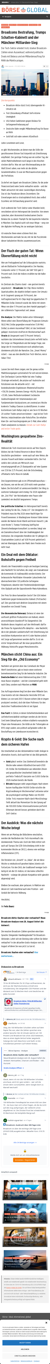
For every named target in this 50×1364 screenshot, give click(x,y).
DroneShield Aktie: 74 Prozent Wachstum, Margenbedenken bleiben (19, 1262)
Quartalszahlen (23, 25)
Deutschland (32, 1190)
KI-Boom (7, 1214)
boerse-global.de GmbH (14, 1288)
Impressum (37, 1361)
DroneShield (17, 1258)
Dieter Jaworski (9, 66)
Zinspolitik (5, 27)
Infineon (16, 1237)
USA (40, 25)
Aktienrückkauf (10, 1190)
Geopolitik (12, 25)
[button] (46, 1323)
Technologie (33, 25)
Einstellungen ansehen (25, 1356)
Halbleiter (8, 1237)
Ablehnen (25, 1349)
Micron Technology (17, 1214)
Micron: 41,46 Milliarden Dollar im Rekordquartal (21, 1217)
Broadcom (5, 25)
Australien (8, 1258)
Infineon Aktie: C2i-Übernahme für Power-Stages (24, 2)
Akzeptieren (25, 1343)
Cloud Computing (21, 1190)
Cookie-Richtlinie (15, 1361)
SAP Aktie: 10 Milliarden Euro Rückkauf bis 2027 (21, 1194)
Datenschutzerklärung (26, 1361)
